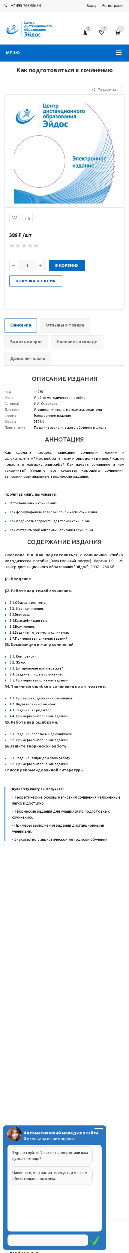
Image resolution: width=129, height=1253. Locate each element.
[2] (18, 246)
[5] (36, 246)
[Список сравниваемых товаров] (86, 34)
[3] (24, 246)
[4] (30, 246)
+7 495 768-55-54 (25, 5)
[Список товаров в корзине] (120, 34)
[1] (12, 246)
